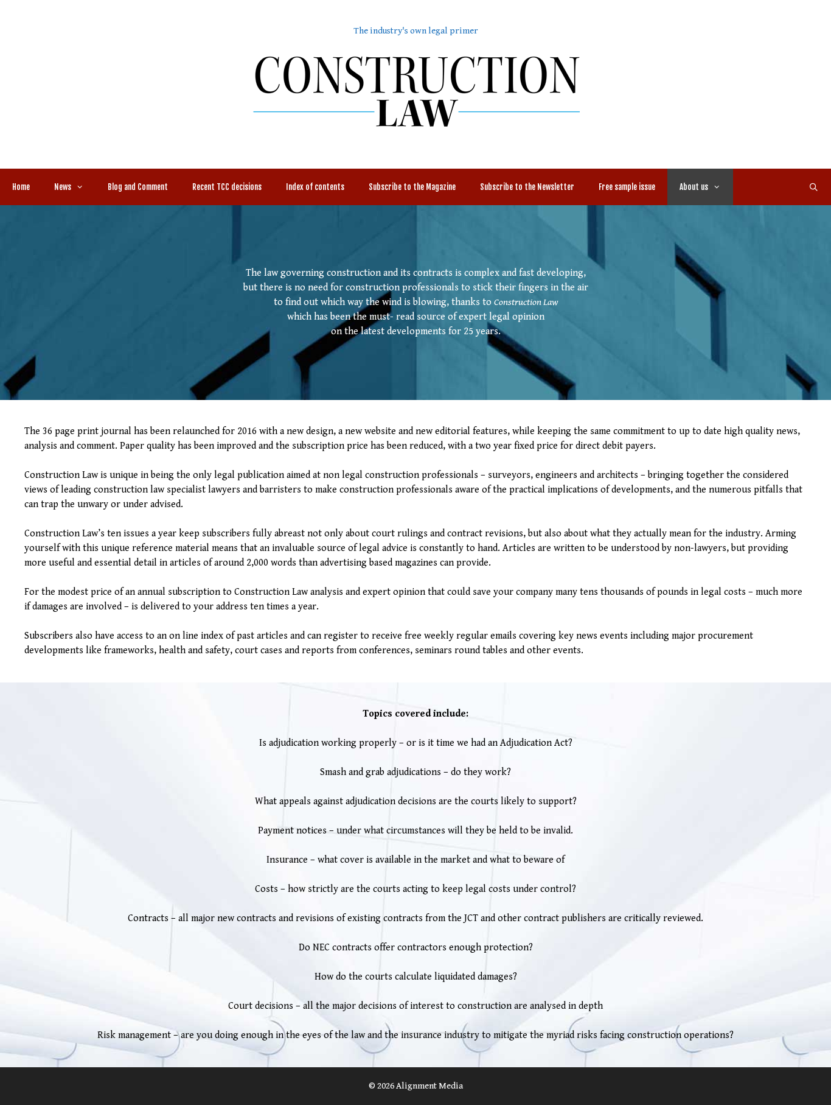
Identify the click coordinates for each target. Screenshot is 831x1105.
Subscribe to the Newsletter (527, 187)
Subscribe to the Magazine (412, 187)
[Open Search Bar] (813, 187)
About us (694, 187)
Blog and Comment (138, 187)
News (62, 187)
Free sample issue (627, 187)
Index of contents (315, 187)
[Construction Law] (415, 90)
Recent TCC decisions (227, 187)
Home (21, 187)
